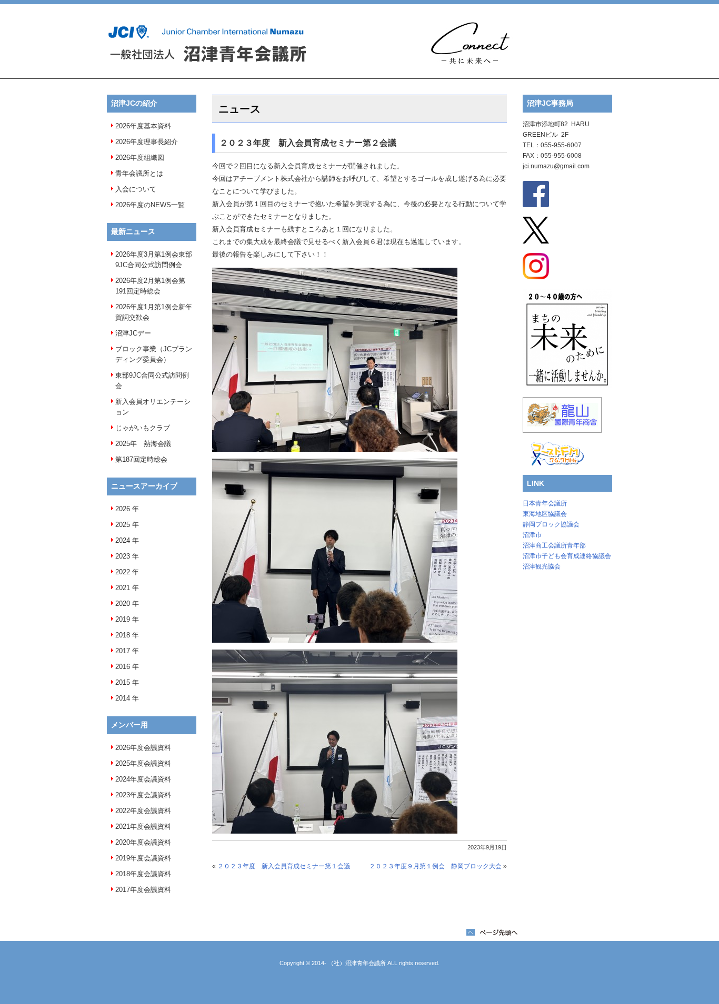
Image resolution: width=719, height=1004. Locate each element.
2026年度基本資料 (143, 126)
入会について (135, 189)
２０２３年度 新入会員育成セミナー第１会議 (283, 866)
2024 (122, 540)
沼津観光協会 (542, 566)
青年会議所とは (139, 173)
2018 (122, 635)
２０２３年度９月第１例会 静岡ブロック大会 (435, 866)
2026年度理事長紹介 (146, 142)
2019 (122, 619)
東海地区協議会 (545, 514)
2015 (122, 682)
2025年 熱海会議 (143, 444)
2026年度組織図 (139, 157)
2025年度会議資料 (143, 763)
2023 (122, 556)
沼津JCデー (133, 333)
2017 (122, 651)
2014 (122, 698)
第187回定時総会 (141, 459)
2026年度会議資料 (143, 748)
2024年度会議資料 (143, 779)
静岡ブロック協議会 (551, 524)
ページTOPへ (491, 932)
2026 (122, 509)
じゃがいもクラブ (142, 428)
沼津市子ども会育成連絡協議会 (567, 556)
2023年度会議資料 (143, 795)
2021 (122, 588)
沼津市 (532, 535)
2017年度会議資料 (143, 890)
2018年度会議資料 (143, 874)
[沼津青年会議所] (207, 43)
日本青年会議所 (545, 503)
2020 (122, 603)
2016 (122, 667)
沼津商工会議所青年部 (554, 545)
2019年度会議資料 (143, 858)
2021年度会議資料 (143, 826)
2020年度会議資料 (143, 842)
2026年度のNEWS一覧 (150, 205)
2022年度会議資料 (143, 811)
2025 (122, 525)
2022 (122, 572)
